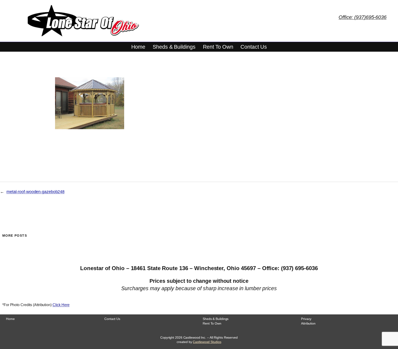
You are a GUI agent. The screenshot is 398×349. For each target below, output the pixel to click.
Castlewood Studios (207, 342)
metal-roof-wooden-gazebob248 (35, 191)
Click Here (61, 305)
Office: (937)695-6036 (362, 17)
